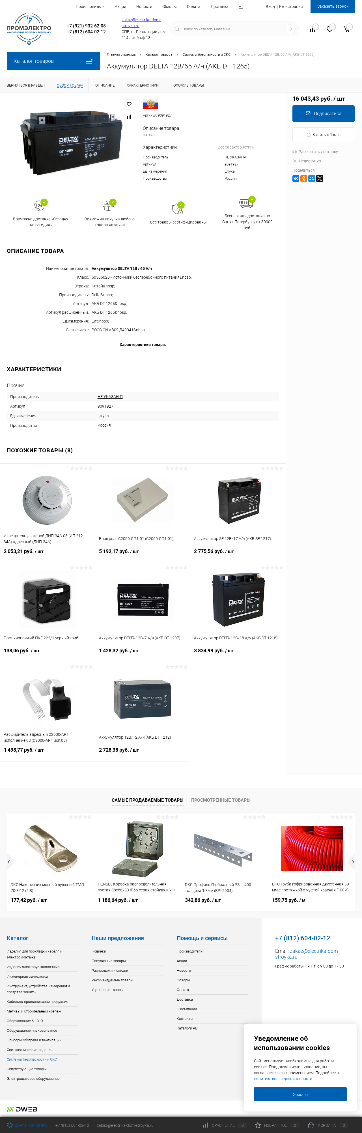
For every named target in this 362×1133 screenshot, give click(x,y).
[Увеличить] (71, 141)
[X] (319, 178)
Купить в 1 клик (327, 134)
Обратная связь (31, 1125)
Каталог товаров (34, 61)
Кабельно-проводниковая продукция (37, 1001)
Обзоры (169, 6)
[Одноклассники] (303, 178)
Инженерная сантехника (27, 976)
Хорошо (300, 1094)
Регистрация (291, 6)
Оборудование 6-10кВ (25, 1021)
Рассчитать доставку (318, 151)
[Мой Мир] (311, 178)
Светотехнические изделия (29, 1050)
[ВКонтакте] (295, 178)
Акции (120, 6)
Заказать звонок (332, 6)
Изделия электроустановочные (33, 967)
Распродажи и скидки (110, 970)
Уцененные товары (108, 990)
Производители (90, 6)
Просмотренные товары (221, 800)
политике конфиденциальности (283, 1078)
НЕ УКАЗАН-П (236, 157)
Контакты (185, 1018)
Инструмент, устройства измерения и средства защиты (38, 989)
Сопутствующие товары (27, 1069)
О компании (187, 1009)
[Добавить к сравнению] (129, 117)
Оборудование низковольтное (32, 1030)
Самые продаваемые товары (148, 800)
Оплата (194, 6)
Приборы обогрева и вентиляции (34, 1040)
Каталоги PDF (188, 1028)
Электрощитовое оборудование (33, 1078)
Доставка (220, 6)
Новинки (99, 951)
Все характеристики (236, 147)
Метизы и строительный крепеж (34, 1011)
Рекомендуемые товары (112, 980)
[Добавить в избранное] (129, 104)
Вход (270, 6)
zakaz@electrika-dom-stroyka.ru (125, 1125)
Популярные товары (109, 961)
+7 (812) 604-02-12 (72, 1125)
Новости (144, 6)
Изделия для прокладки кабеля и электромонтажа (34, 954)
